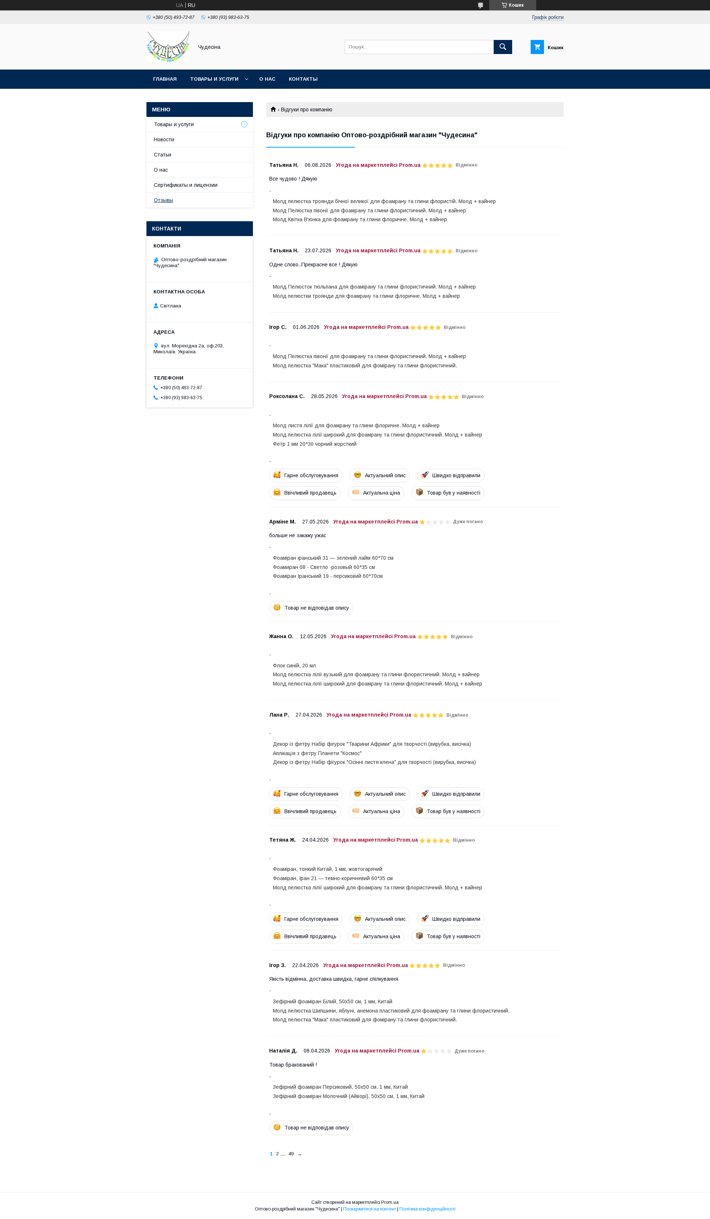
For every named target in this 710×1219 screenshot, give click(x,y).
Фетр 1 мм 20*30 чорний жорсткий (314, 444)
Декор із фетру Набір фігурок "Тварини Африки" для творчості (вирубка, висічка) (372, 744)
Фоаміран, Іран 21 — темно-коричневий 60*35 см (333, 878)
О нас (267, 79)
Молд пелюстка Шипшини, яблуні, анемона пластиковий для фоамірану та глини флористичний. (391, 1011)
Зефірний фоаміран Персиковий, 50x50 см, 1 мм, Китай (340, 1087)
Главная (165, 79)
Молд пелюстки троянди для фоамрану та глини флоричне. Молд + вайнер (366, 296)
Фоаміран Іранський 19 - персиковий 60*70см (328, 576)
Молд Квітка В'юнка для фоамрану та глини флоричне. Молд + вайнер (360, 219)
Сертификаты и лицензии (185, 185)
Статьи (162, 155)
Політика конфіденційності (427, 1209)
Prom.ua (390, 1202)
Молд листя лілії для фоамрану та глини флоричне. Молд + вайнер (356, 425)
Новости (164, 139)
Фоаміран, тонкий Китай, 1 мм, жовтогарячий (327, 869)
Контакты (303, 79)
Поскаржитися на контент (369, 1209)
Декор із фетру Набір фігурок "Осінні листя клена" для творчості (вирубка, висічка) (374, 762)
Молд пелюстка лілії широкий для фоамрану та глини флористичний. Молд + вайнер (377, 435)
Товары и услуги (214, 79)
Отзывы (163, 200)
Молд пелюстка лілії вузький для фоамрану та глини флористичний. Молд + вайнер (376, 674)
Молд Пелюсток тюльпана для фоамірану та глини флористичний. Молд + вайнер (374, 287)
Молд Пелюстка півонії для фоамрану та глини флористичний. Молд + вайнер (369, 210)
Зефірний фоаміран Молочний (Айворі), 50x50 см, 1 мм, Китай (349, 1096)
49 (291, 1153)
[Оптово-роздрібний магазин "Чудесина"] (167, 60)
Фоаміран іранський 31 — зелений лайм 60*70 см (333, 558)
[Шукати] (503, 47)
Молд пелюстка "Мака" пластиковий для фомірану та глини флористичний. (365, 365)
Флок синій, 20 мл (294, 666)
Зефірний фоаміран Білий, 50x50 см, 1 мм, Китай (332, 1001)
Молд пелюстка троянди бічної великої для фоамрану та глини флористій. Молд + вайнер (384, 201)
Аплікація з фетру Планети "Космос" (317, 753)
